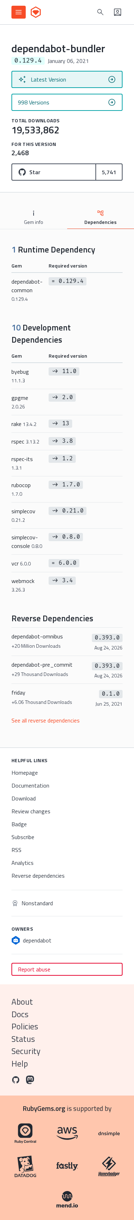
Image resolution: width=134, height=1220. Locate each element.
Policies (24, 1026)
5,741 (109, 172)
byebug (20, 375)
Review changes (30, 811)
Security (25, 1051)
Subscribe (22, 837)
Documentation (30, 785)
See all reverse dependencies (45, 720)
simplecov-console (26, 541)
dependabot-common (27, 290)
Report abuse (34, 969)
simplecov (23, 515)
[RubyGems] (35, 12)
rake (23, 424)
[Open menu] (18, 12)
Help (19, 1063)
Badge (19, 824)
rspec (25, 441)
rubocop (21, 489)
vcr (21, 563)
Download (23, 798)
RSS (16, 850)
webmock (22, 585)
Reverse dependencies (38, 875)
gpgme (19, 401)
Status (23, 1039)
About (22, 1001)
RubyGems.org (44, 1108)
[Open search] (100, 12)
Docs (20, 1014)
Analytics (22, 862)
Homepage (24, 772)
